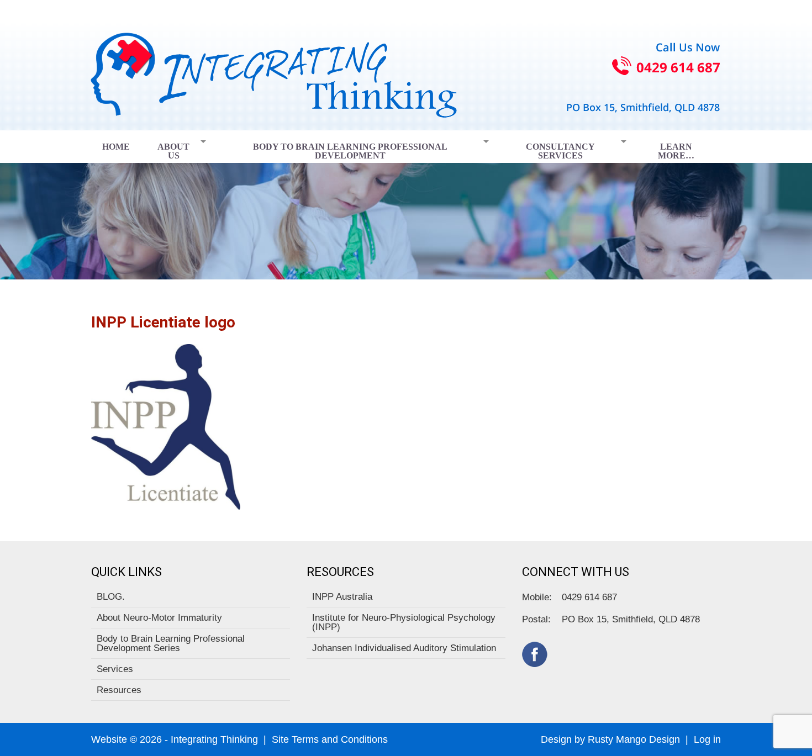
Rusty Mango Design (634, 739)
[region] (406, 204)
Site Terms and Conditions (330, 739)
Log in (707, 739)
